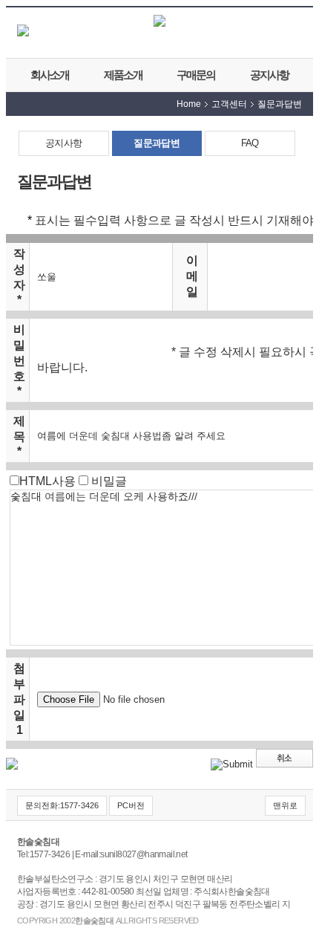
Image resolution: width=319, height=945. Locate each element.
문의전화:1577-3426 (62, 805)
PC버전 (131, 805)
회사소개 (49, 74)
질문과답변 (157, 143)
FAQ (250, 143)
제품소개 (123, 74)
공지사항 (269, 74)
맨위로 (285, 805)
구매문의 (196, 74)
